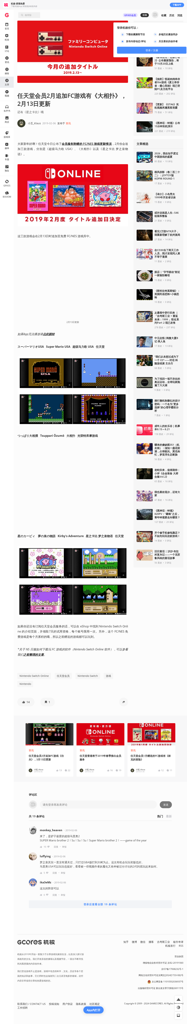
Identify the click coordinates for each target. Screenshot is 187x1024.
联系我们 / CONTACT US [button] (31, 1004)
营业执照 (179, 956)
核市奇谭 (178, 942)
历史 (171, 15)
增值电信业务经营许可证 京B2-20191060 (163, 962)
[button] (26, 702)
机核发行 (170, 945)
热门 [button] (160, 816)
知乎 (126, 942)
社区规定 (94, 1004)
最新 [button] (169, 816)
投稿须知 (54, 1004)
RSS (181, 945)
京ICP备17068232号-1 (172, 969)
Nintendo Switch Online (34, 676)
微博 (134, 942)
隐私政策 (81, 1004)
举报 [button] (64, 846)
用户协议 (67, 1004)
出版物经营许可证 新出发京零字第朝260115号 (160, 988)
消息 (179, 15)
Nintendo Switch (88, 676)
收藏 (163, 15)
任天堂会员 (63, 676)
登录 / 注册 (152, 50)
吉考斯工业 (163, 942)
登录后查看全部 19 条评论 (100, 904)
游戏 (108, 676)
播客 (151, 942)
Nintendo (25, 684)
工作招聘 (22, 1007)
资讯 (68, 123)
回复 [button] (56, 846)
